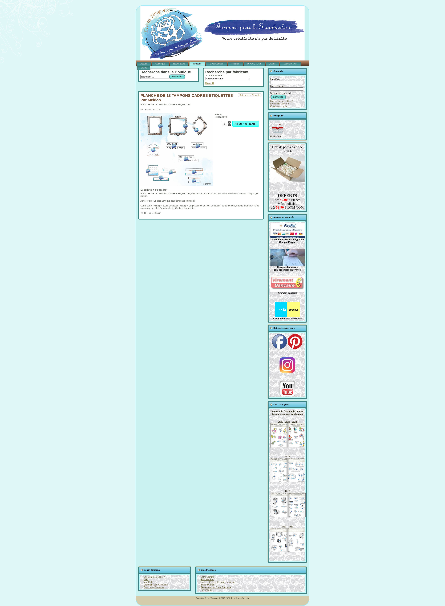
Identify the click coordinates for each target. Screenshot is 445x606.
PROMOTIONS (254, 64)
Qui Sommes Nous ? (154, 577)
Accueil (143, 64)
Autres (272, 64)
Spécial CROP (290, 64)
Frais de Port (207, 579)
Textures (235, 64)
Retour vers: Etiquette (250, 95)
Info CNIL (148, 582)
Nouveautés (179, 64)
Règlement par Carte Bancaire (216, 587)
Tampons (197, 64)
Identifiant (275, 79)
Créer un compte (278, 106)
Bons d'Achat (207, 584)
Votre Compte (207, 577)
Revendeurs (207, 590)
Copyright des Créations (156, 584)
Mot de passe (277, 86)
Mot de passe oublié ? (281, 101)
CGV (146, 579)
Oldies (144, 68)
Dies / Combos (216, 64)
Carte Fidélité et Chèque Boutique (217, 582)
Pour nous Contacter (154, 587)
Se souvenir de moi (280, 93)
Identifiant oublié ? (279, 103)
